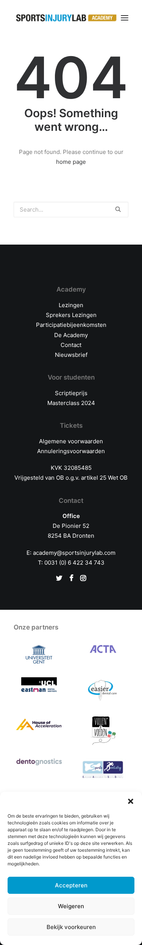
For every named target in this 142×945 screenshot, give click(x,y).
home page (71, 161)
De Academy (71, 335)
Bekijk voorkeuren (71, 927)
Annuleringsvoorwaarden (71, 451)
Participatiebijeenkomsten (71, 324)
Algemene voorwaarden (71, 441)
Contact (71, 344)
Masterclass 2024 (71, 403)
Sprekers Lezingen (71, 315)
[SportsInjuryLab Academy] (66, 17)
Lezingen (71, 305)
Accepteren (71, 885)
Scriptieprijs (71, 393)
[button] (130, 801)
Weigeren (71, 906)
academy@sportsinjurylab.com (74, 552)
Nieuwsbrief (71, 354)
